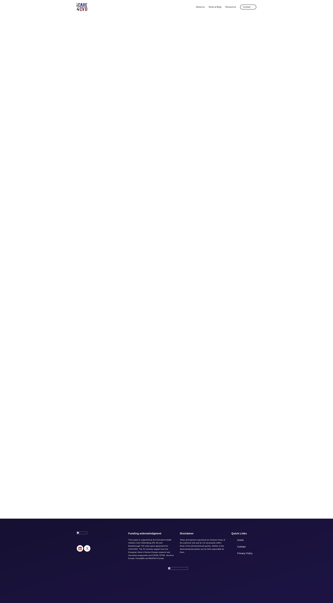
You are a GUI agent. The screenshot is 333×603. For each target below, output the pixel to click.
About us (200, 7)
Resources (231, 7)
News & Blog (215, 7)
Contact (247, 7)
